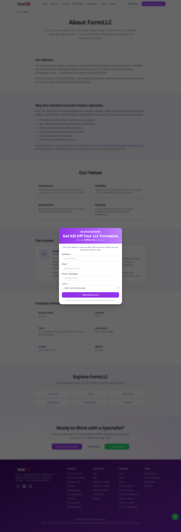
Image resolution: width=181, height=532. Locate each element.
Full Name (66, 254)
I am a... (66, 284)
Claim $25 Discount (90, 295)
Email (64, 264)
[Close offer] (118, 232)
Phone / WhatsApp (70, 274)
